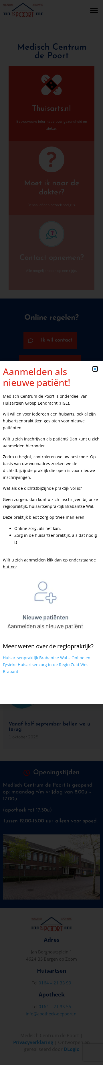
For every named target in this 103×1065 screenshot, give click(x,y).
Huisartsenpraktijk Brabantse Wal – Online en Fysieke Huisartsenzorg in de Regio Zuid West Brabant (46, 664)
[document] (51, 532)
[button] (95, 369)
